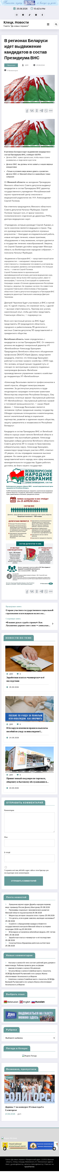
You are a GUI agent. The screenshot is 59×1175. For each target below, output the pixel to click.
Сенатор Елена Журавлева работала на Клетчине (29, 943)
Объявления (35, 968)
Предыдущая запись (13, 607)
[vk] (36, 15)
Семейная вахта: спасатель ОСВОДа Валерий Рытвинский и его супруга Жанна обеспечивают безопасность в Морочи (28, 974)
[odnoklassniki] (42, 15)
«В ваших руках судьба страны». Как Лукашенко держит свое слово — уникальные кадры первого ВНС (28, 624)
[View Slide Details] (14, 1146)
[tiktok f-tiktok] (29, 15)
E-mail (7, 852)
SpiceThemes (29, 1167)
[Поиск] (56, 24)
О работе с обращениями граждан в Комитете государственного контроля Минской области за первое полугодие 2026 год (28, 926)
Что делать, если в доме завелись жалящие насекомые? (32, 918)
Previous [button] (5, 1149)
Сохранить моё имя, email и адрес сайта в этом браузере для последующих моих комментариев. (26, 871)
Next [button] (54, 1149)
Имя (6, 837)
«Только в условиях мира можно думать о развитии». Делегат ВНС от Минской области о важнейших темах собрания (28, 174)
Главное (9, 1077)
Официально (11, 65)
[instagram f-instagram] (16, 15)
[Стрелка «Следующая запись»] (52, 623)
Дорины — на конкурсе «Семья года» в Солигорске (24, 1108)
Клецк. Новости (16, 22)
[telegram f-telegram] (23, 15)
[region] (29, 1146)
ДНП (26, 65)
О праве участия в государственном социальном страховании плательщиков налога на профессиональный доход (29, 612)
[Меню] (48, 24)
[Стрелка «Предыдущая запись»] (52, 610)
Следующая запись (13, 619)
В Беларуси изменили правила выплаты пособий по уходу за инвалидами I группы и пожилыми (27, 729)
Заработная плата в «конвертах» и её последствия (25, 679)
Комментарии (9, 810)
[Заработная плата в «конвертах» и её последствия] (29, 658)
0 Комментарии (12, 70)
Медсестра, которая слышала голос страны (27, 915)
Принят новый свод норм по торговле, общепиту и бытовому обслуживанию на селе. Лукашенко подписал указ (27, 780)
